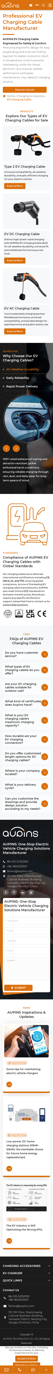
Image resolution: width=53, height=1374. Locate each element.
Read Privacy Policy (26, 1365)
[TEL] (19, 1369)
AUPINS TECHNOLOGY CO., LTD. (21, 1338)
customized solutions (15, 604)
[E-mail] (6, 1369)
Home (11, 96)
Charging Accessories (30, 96)
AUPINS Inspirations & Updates (26, 1014)
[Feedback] (33, 1369)
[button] (6, 448)
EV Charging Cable (19, 99)
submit (18, 987)
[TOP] (46, 1369)
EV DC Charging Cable (22, 234)
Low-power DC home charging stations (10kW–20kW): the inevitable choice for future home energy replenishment (24, 1149)
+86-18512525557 (17, 866)
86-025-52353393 (17, 861)
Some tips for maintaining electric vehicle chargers (23, 1071)
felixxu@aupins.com (20, 871)
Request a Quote (24, 89)
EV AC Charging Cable (21, 308)
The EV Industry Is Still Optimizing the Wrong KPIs (24, 1227)
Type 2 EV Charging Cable (24, 167)
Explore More (15, 186)
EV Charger (12, 1273)
